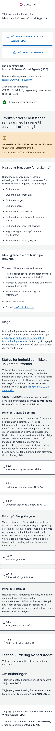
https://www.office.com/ (17, 79)
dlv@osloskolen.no (24, 307)
